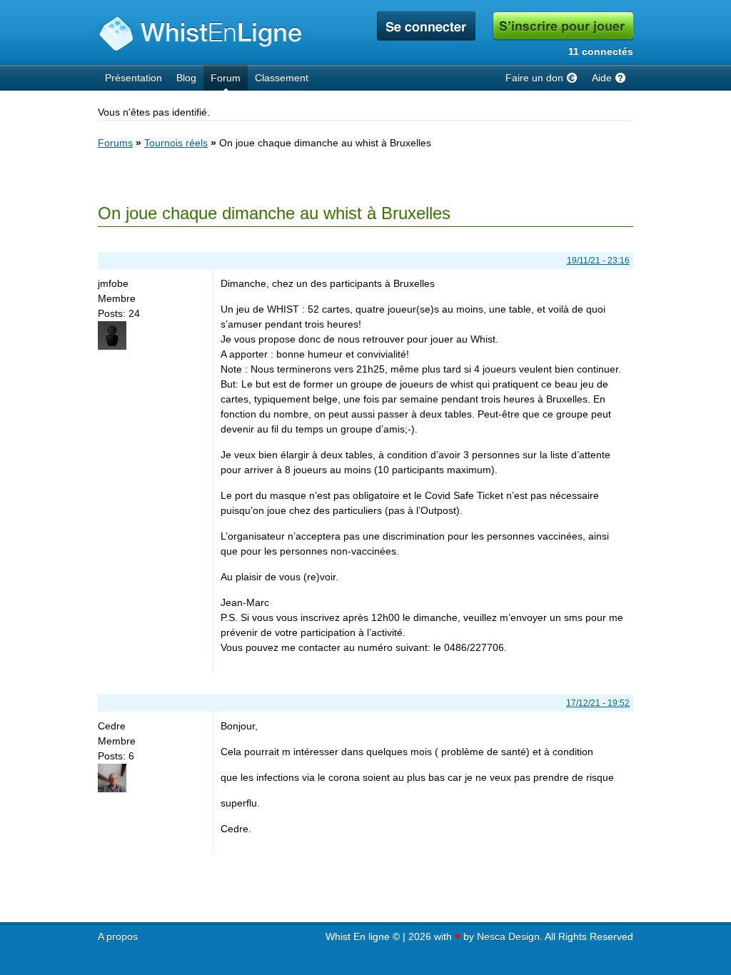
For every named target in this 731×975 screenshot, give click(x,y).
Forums (115, 142)
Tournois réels (176, 142)
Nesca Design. (510, 936)
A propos (118, 936)
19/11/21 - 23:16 (598, 261)
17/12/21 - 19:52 (598, 703)
